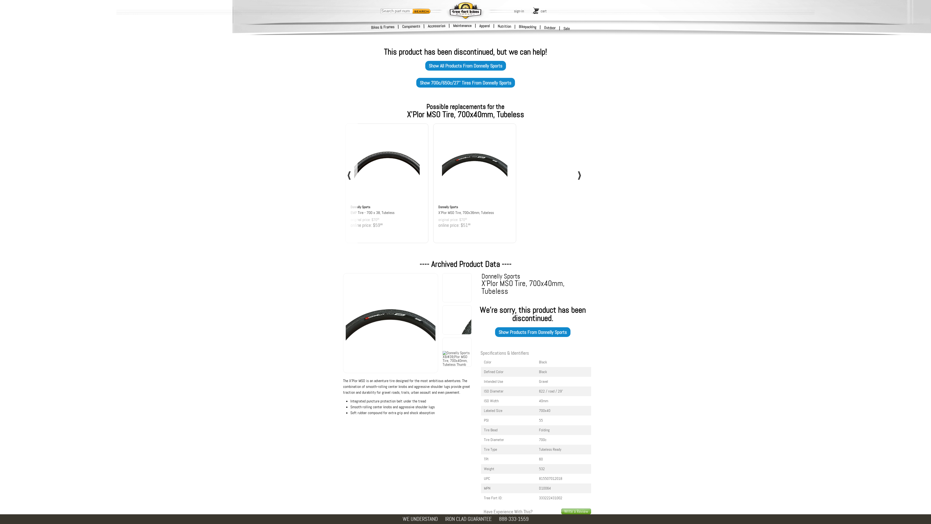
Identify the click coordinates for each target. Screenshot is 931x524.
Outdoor (550, 27)
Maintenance (462, 25)
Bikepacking (528, 27)
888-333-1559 (514, 519)
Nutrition (504, 26)
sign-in (519, 11)
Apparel (484, 25)
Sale (566, 28)
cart (544, 11)
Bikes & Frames (383, 27)
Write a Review (576, 511)
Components (411, 26)
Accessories (436, 26)
